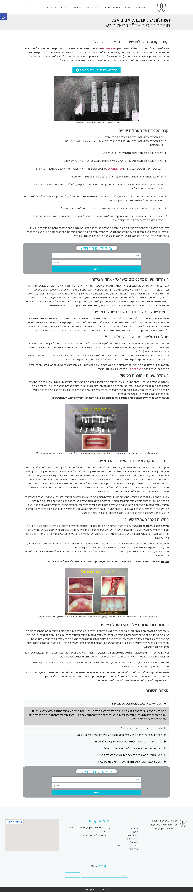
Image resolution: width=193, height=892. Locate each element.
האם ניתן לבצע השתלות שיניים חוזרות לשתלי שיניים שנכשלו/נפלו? (130, 761)
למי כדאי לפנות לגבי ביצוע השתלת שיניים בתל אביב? (136, 703)
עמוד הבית (140, 7)
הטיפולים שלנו (113, 7)
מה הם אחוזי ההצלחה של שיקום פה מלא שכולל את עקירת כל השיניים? (128, 741)
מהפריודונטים (109, 48)
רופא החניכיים (136, 369)
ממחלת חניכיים (115, 168)
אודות (127, 7)
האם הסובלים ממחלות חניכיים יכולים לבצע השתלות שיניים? (133, 748)
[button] (96, 70)
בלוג (65, 7)
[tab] (96, 703)
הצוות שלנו (77, 7)
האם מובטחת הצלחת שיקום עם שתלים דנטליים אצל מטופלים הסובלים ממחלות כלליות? (119, 735)
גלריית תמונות (93, 7)
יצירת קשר (51, 7)
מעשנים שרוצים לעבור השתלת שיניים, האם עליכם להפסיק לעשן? (130, 755)
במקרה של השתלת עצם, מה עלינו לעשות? (141, 728)
